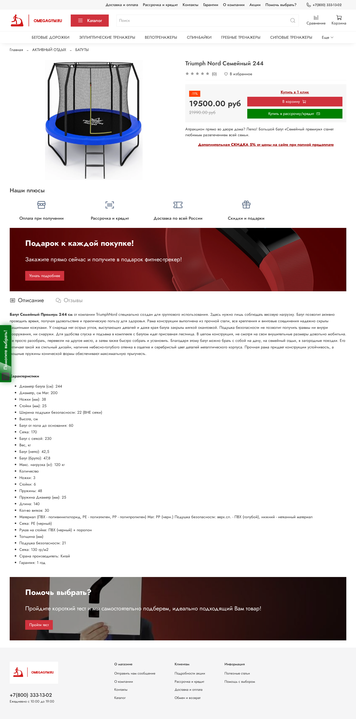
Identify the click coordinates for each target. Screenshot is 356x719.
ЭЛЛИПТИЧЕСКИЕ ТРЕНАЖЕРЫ (107, 37)
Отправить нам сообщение (134, 673)
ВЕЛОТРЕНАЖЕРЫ (161, 37)
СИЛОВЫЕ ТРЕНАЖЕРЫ (291, 37)
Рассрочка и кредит (160, 4)
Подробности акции (190, 673)
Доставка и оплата (122, 4)
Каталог (94, 20)
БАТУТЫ (82, 49)
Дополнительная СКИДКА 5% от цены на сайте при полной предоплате (266, 144)
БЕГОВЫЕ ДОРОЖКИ (50, 37)
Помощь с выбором (239, 681)
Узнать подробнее (44, 275)
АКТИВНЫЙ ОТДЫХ (49, 49)
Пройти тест (39, 625)
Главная (16, 49)
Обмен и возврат (188, 697)
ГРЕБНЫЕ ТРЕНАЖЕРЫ (240, 37)
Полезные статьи (237, 673)
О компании (234, 4)
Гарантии (210, 4)
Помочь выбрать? (280, 4)
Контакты (190, 4)
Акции (255, 4)
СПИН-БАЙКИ (199, 37)
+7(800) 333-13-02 (327, 4)
